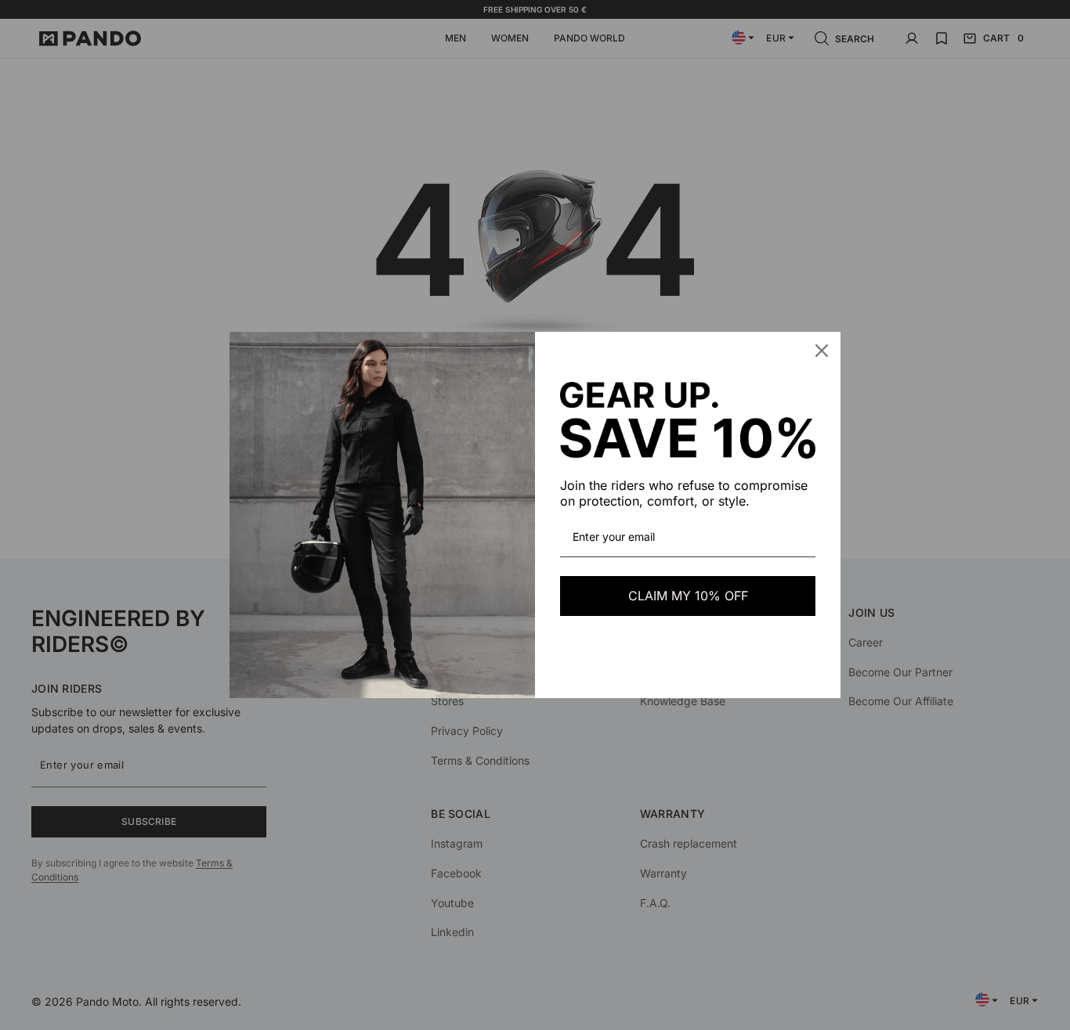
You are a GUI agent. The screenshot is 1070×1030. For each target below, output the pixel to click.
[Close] (821, 350)
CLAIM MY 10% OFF (688, 595)
